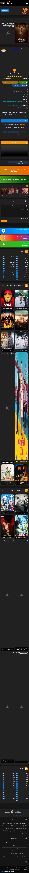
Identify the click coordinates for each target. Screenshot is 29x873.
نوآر (8, 275)
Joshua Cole (16, 105)
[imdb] (3, 51)
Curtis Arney (10, 105)
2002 (22, 775)
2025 (8, 798)
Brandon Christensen (17, 99)
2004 (22, 777)
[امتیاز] (18, 73)
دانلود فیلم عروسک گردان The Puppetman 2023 (15, 79)
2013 (8, 786)
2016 (22, 790)
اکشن (22, 256)
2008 (22, 781)
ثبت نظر (4, 221)
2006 (22, 779)
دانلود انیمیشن (8, 262)
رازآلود (8, 264)
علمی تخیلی (8, 266)
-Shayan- (3, 871)
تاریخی (22, 258)
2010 (22, 783)
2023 (20, 94)
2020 (22, 794)
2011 (8, 783)
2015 (8, 788)
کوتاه (22, 270)
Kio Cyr (20, 105)
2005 (8, 777)
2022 (22, 796)
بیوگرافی (8, 256)
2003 (8, 775)
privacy (20, 815)
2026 (22, 800)
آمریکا (21, 96)
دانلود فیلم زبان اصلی (12, 161)
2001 (8, 773)
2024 (22, 798)
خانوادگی (22, 262)
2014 (22, 788)
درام (22, 264)
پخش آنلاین (7, 127)
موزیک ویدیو (8, 272)
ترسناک (8, 258)
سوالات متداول (15, 815)
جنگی (8, 260)
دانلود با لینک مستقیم (18, 127)
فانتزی (22, 268)
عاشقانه (22, 266)
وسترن (22, 279)
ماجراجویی (8, 270)
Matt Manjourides (16, 101)
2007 (8, 779)
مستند (22, 272)
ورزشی (8, 277)
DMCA (11, 815)
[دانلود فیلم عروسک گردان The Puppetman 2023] (14, 59)
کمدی (8, 268)
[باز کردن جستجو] (11, 2)
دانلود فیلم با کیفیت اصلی (22, 161)
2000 (22, 773)
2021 (8, 794)
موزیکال (22, 275)
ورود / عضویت (5, 10)
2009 (8, 781)
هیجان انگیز (22, 277)
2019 (8, 792)
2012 (22, 786)
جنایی (22, 260)
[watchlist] (14, 70)
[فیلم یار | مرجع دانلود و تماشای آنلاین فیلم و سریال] (25, 10)
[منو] (27, 3)
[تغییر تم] (2, 3)
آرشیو (3, 285)
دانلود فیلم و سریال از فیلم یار (22, 163)
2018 (22, 792)
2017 (8, 790)
